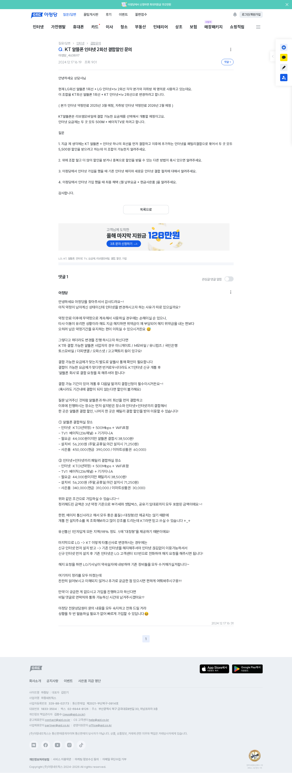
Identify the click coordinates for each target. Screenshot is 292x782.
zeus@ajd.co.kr (73, 714)
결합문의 (95, 43)
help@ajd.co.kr (99, 720)
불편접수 (141, 14)
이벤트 (123, 14)
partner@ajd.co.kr (57, 725)
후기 (109, 14)
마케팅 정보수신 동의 (87, 759)
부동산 (140, 26)
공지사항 (52, 681)
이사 (109, 26)
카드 (95, 26)
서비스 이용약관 (62, 759)
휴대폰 (78, 26)
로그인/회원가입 (251, 14)
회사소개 (35, 681)
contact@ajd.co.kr (57, 720)
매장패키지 (213, 26)
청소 (124, 26)
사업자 (208, 22)
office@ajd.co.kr (100, 725)
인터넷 (38, 26)
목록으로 (146, 210)
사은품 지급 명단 (89, 681)
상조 (178, 26)
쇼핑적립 (237, 26)
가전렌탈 (58, 26)
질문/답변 (69, 14)
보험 (193, 26)
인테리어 (160, 26)
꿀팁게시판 (90, 14)
